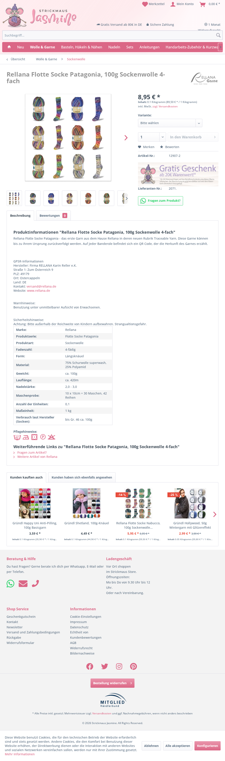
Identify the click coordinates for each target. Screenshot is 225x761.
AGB (73, 643)
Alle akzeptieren (177, 746)
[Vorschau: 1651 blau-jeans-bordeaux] (51, 198)
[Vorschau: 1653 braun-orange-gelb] (88, 198)
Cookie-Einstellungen (85, 616)
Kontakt (12, 622)
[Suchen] (218, 35)
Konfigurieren (207, 746)
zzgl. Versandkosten (165, 106)
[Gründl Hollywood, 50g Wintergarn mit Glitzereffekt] (190, 503)
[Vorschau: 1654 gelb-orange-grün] (106, 198)
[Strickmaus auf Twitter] (104, 668)
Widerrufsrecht (81, 648)
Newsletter (15, 627)
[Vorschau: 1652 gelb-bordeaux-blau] (69, 198)
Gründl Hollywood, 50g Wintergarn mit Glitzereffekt (190, 525)
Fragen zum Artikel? (31, 452)
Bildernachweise (82, 653)
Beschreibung (20, 215)
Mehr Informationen (20, 754)
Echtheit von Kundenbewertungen (86, 635)
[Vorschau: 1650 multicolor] (32, 198)
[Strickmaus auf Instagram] (119, 668)
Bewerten (171, 147)
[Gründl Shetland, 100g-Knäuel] (86, 503)
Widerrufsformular (20, 643)
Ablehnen (151, 746)
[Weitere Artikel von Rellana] (204, 78)
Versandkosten (101, 713)
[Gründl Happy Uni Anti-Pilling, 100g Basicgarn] (35, 503)
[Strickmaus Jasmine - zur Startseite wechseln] (39, 16)
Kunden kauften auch (26, 477)
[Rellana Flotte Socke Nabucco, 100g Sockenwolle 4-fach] (138, 503)
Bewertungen (53, 215)
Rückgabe (14, 637)
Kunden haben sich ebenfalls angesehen (82, 477)
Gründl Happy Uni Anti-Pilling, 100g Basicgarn (35, 525)
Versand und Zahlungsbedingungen (33, 632)
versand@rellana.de (41, 286)
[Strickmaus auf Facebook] (89, 668)
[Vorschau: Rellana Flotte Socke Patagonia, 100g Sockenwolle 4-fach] (14, 198)
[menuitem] (153, 4)
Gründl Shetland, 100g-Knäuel (86, 523)
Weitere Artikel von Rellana (36, 457)
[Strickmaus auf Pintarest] (133, 668)
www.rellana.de (38, 290)
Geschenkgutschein (21, 616)
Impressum (78, 622)
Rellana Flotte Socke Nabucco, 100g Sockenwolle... (138, 525)
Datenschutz (79, 627)
